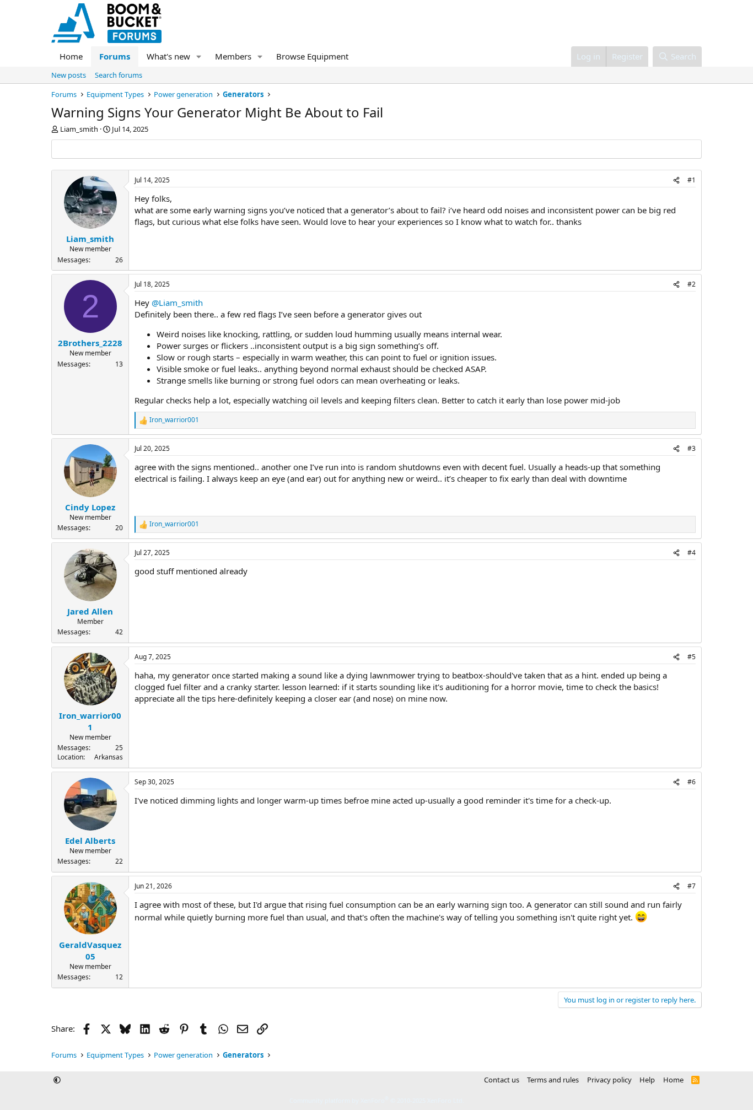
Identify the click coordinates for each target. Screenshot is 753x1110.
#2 (691, 284)
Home (71, 56)
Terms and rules (553, 1080)
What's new (168, 56)
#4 (691, 552)
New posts (68, 75)
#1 (691, 180)
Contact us (501, 1080)
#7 (691, 886)
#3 (691, 448)
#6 (691, 781)
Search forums (118, 75)
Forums (114, 56)
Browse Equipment (312, 56)
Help (647, 1080)
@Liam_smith (177, 302)
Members (233, 56)
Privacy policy (609, 1080)
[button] (199, 56)
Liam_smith (79, 129)
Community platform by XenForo (376, 1100)
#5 (691, 656)
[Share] (676, 180)
